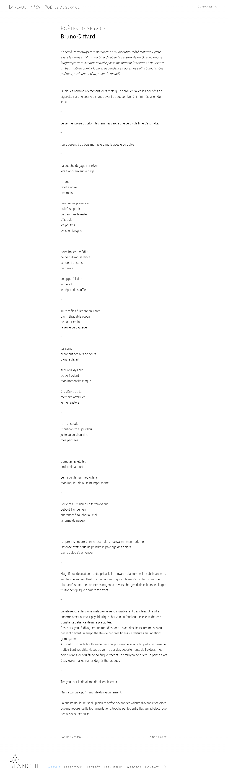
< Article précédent (71, 737)
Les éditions (73, 767)
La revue (53, 767)
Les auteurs (113, 767)
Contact (152, 767)
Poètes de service (62, 7)
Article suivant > (158, 737)
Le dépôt (93, 767)
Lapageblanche (24, 760)
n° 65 (35, 7)
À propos (134, 767)
